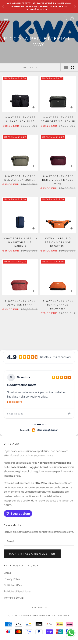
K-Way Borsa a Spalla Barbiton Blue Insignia (19, 242)
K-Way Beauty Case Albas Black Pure (20, 119)
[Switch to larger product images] (66, 67)
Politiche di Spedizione (17, 591)
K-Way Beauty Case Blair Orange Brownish (58, 304)
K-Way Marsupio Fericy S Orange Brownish (58, 242)
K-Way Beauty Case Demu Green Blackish (58, 119)
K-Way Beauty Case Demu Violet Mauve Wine (58, 180)
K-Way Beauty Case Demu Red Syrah (20, 302)
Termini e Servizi (13, 597)
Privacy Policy (12, 579)
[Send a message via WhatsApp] (71, 633)
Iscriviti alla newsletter (32, 553)
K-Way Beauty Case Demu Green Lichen (20, 178)
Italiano (37, 607)
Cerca (7, 572)
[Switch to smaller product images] (72, 67)
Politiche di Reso (13, 585)
